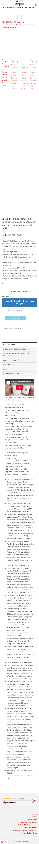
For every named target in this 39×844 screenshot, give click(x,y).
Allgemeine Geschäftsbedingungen (25, 830)
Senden (15, 318)
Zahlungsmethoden (30, 828)
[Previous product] (21, 17)
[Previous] (5, 38)
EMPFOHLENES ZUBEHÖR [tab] (11, 360)
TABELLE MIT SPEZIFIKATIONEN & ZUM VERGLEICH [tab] (16, 355)
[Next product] (17, 17)
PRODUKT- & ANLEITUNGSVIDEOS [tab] (14, 349)
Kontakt (34, 814)
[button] (3, 5)
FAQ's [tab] (5, 369)
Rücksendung (32, 819)
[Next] (34, 38)
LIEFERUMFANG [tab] (8, 364)
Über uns (34, 817)
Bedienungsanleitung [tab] (11, 373)
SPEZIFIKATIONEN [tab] (9, 344)
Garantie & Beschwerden (28, 822)
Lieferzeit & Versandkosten (27, 825)
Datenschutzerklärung (29, 833)
